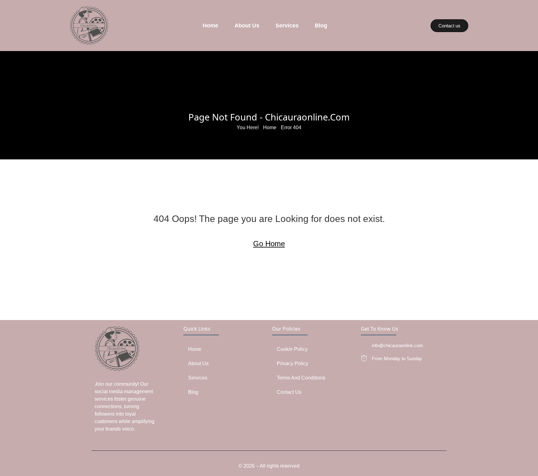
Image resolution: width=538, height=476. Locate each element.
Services (287, 25)
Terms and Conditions (301, 377)
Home (210, 25)
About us (246, 25)
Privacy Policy (292, 363)
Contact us (289, 392)
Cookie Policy (292, 349)
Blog (321, 25)
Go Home (269, 243)
